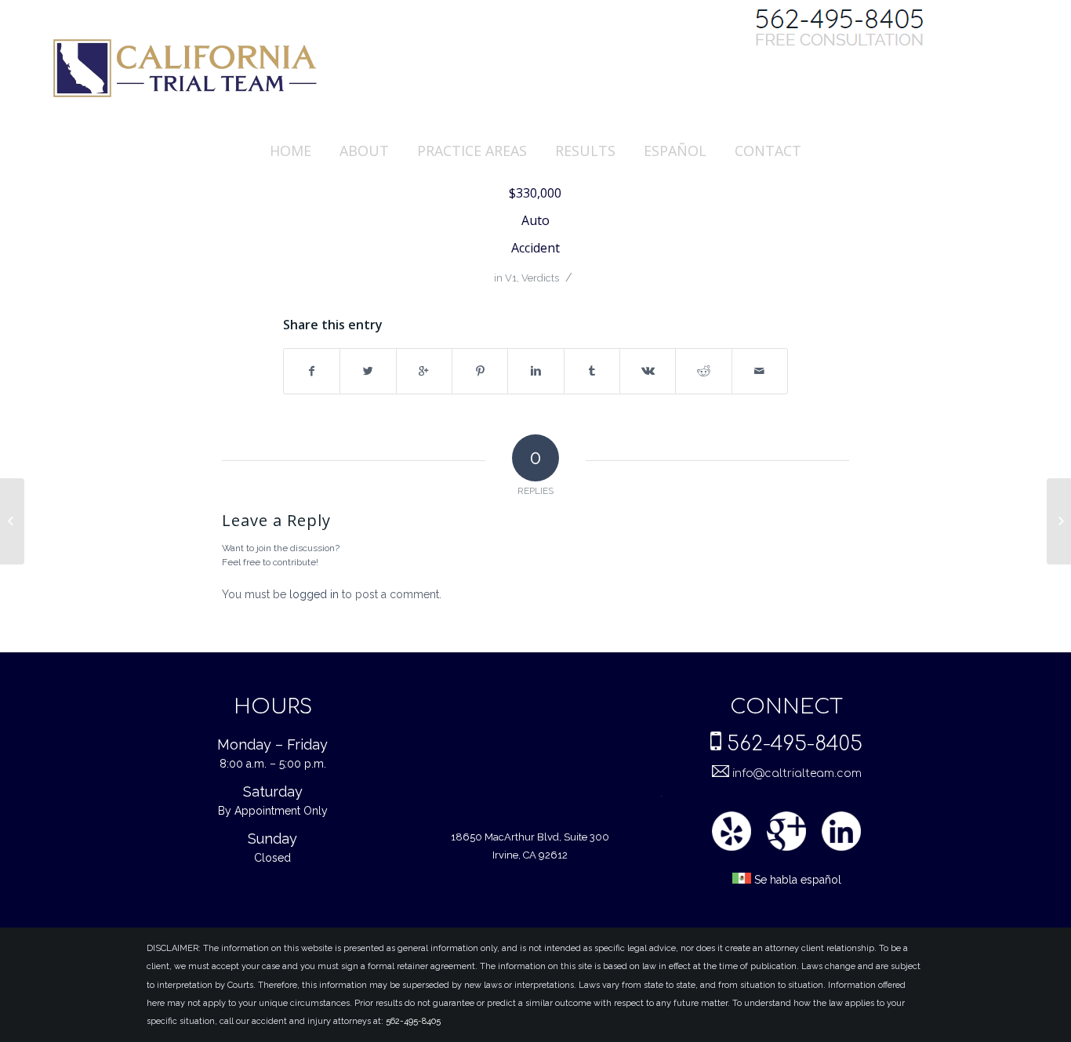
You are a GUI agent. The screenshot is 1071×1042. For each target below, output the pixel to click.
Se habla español (796, 879)
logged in (314, 594)
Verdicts (540, 278)
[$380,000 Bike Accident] (12, 521)
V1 (511, 278)
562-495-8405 (794, 744)
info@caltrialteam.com (795, 773)
